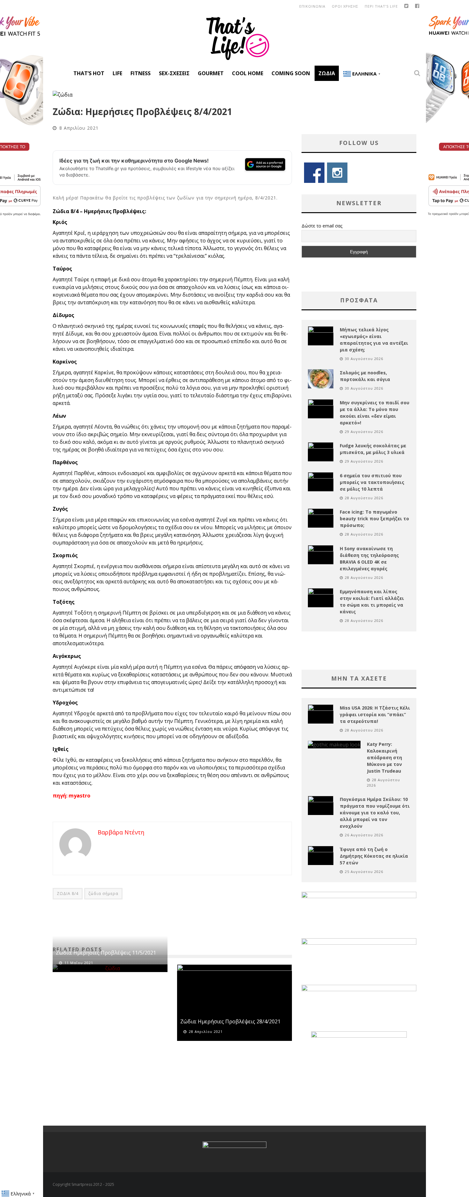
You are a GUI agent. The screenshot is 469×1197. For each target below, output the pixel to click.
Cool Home (247, 73)
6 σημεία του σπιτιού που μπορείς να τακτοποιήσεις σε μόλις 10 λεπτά (372, 482)
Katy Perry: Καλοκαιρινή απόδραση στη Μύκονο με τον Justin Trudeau (384, 757)
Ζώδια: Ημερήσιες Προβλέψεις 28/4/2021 (230, 1021)
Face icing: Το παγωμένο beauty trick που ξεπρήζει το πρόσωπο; (374, 518)
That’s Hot (88, 73)
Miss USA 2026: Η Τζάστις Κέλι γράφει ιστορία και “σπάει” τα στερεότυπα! (375, 714)
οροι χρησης (345, 6)
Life (117, 73)
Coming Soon (291, 73)
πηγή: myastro (71, 795)
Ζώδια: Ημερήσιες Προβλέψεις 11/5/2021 (106, 952)
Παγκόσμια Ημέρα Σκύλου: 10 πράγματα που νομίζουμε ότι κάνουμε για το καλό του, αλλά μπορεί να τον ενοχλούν (375, 812)
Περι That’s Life (381, 6)
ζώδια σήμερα (103, 893)
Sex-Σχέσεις (174, 73)
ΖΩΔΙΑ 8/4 (67, 893)
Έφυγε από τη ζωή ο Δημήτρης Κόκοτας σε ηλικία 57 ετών (374, 856)
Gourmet (211, 73)
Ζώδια (326, 73)
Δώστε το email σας (322, 226)
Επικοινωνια (312, 6)
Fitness (140, 73)
